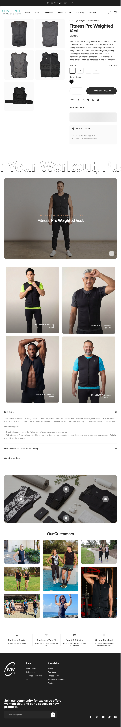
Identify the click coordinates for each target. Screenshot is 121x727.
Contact (51, 683)
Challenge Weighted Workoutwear (84, 20)
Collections (30, 672)
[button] (111, 253)
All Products (31, 668)
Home (50, 668)
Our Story (52, 672)
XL (96, 71)
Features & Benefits (34, 676)
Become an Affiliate (56, 679)
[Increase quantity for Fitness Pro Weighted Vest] (81, 91)
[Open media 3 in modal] (19, 65)
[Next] (115, 3)
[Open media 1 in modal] (19, 33)
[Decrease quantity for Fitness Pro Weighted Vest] (72, 91)
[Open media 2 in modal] (50, 33)
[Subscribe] (53, 714)
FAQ (27, 679)
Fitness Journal (54, 676)
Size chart (113, 65)
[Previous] (5, 3)
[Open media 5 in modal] (19, 96)
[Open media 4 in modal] (50, 65)
